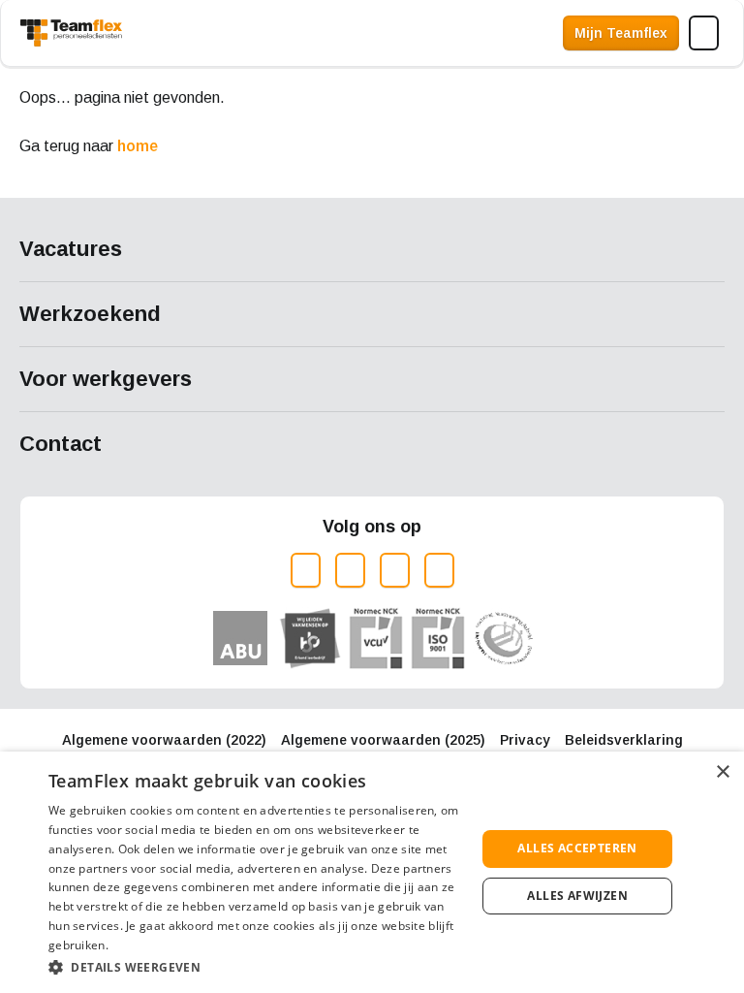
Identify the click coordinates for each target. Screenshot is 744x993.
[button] (255, 967)
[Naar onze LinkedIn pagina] (395, 570)
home (137, 146)
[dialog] (372, 872)
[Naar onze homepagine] (71, 33)
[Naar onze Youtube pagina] (439, 570)
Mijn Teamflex (620, 33)
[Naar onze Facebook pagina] (350, 570)
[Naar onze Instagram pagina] (306, 570)
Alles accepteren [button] (576, 848)
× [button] (722, 772)
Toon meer (372, 250)
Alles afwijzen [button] (577, 895)
